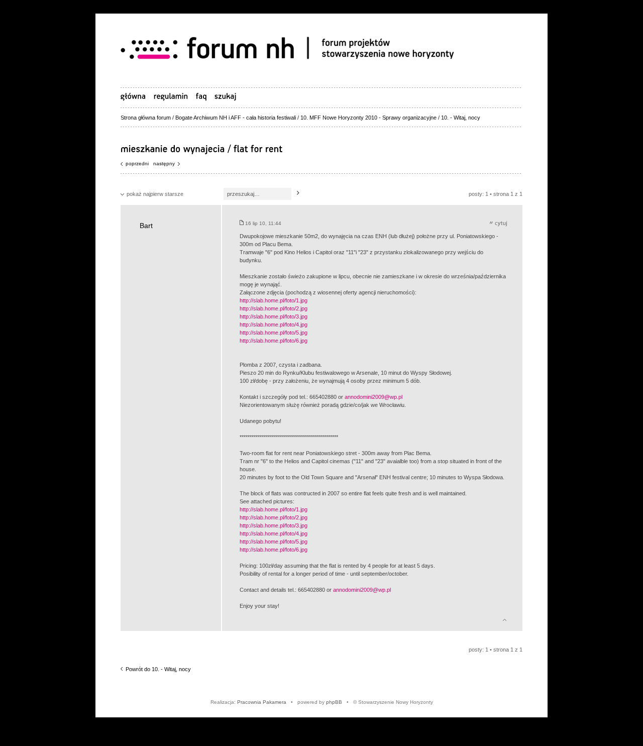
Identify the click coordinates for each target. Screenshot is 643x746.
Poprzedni (137, 163)
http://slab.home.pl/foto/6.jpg (273, 341)
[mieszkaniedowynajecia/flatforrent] (202, 148)
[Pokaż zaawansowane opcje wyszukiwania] (226, 96)
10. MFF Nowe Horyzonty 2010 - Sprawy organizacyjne (368, 118)
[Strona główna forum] (291, 49)
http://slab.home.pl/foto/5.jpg (273, 333)
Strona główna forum (146, 118)
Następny (164, 163)
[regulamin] (171, 96)
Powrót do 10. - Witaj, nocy (158, 669)
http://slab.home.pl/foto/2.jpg (273, 308)
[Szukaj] (298, 193)
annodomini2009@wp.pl (373, 397)
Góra (504, 618)
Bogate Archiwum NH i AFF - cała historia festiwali (235, 118)
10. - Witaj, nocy (460, 118)
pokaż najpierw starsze (155, 194)
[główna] (133, 96)
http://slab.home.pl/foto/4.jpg (273, 325)
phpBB (334, 702)
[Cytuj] (498, 223)
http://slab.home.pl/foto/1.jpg (273, 300)
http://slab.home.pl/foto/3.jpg (273, 316)
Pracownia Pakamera (261, 702)
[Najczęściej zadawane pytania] (201, 96)
